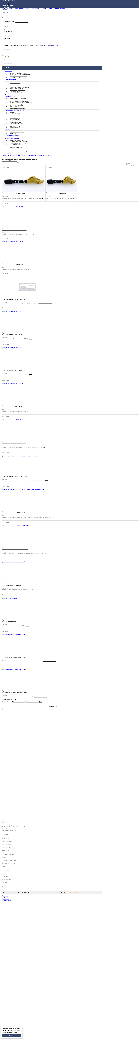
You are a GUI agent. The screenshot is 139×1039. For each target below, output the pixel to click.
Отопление (8, 129)
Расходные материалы (16, 113)
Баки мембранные (10, 79)
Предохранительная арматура (43, 155)
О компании (5, 870)
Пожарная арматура (7, 841)
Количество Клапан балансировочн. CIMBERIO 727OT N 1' (18, 269)
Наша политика (6, 879)
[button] (2, 199)
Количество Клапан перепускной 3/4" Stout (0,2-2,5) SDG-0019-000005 (21, 589)
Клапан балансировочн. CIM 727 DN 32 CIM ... (14, 193)
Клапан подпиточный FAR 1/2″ (10, 621)
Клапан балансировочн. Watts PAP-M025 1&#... (14, 476)
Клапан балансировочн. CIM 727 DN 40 (56, 193)
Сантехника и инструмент (9, 860)
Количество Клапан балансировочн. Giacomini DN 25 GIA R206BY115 (20, 304)
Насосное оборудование (12, 116)
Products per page (131, 165)
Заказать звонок (8, 5)
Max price (9, 701)
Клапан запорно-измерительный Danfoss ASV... (15, 549)
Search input (7, 153)
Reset (40, 701)
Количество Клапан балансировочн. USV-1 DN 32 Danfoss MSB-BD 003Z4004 (23, 447)
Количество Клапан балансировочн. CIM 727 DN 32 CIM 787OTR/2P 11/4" (22, 198)
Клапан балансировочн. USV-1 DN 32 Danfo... (14, 443)
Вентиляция (8, 80)
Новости (4, 873)
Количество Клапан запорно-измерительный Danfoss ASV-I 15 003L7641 (22, 553)
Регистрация (7, 49)
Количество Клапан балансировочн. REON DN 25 (15, 411)
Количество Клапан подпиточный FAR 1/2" (13, 625)
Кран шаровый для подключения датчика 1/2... (15, 657)
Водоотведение (9, 85)
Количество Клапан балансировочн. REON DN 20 (15, 375)
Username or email (9, 23)
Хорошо (11, 1035)
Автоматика (8, 71)
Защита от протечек (15, 77)
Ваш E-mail (7, 38)
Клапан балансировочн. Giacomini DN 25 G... (14, 299)
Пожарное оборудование (12, 135)
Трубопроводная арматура (28, 155)
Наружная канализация (16, 92)
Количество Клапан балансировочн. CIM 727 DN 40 (59, 198)
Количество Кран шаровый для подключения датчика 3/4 (18, 697)
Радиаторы (13, 133)
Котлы (4, 857)
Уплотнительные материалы (17, 108)
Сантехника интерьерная (12, 138)
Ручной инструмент (10, 136)
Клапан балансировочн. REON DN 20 (12, 370)
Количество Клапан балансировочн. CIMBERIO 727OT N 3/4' (18, 234)
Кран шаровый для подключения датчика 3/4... (15, 692)
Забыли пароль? (8, 30)
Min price (4, 701)
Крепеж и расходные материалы (14, 110)
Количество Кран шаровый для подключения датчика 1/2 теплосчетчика (22, 662)
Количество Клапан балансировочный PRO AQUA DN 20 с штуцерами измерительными (26, 517)
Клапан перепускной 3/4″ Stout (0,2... (12, 585)
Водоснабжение (9, 95)
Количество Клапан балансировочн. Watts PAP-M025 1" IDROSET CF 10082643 (23, 481)
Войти (5, 35)
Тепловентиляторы (15, 83)
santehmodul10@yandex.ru (9, 830)
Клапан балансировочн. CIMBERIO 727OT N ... (14, 230)
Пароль (6, 26)
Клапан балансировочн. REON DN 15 (12, 334)
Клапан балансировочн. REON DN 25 (12, 407)
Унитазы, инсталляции (16, 147)
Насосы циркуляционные (16, 127)
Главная (4, 155)
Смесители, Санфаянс (8, 854)
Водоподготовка (6, 847)
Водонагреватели (10, 96)
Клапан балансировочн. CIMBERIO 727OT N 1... (14, 264)
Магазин (9, 155)
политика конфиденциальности (49, 45)
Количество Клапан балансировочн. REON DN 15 (15, 339)
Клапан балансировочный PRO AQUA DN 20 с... (14, 513)
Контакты (6, 15)
